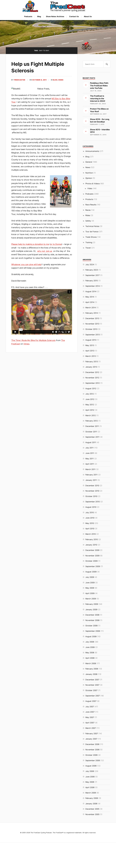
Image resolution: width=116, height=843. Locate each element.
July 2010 (89, 512)
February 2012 (91, 421)
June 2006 (90, 777)
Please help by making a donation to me (30, 244)
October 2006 (91, 755)
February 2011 (91, 475)
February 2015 (91, 280)
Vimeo (26, 344)
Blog (39, 16)
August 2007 (90, 701)
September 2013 (92, 334)
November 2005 (92, 814)
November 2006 (92, 749)
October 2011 (91, 432)
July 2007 (89, 706)
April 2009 (89, 593)
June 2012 (89, 399)
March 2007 (90, 728)
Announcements (92, 151)
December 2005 (92, 809)
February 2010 (91, 539)
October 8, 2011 (39, 80)
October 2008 (91, 625)
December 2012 (92, 372)
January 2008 (91, 674)
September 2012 (92, 383)
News (87, 167)
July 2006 (89, 771)
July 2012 (89, 394)
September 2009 (92, 566)
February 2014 (91, 313)
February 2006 (91, 798)
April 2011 (89, 464)
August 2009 (91, 572)
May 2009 (89, 588)
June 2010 (89, 518)
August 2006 (91, 766)
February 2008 (91, 669)
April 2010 (89, 528)
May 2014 (89, 297)
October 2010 (91, 496)
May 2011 (89, 458)
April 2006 (89, 787)
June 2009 (90, 582)
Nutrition (89, 173)
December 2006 (92, 744)
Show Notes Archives (55, 16)
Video (89, 188)
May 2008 (89, 652)
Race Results (90, 204)
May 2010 (89, 523)
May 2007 (89, 717)
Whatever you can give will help (26, 264)
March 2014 (90, 307)
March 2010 (90, 534)
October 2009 (91, 561)
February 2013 (91, 361)
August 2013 (90, 340)
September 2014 (92, 286)
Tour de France (91, 231)
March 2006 (90, 793)
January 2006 (91, 803)
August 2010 (90, 507)
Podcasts (28, 16)
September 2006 (92, 760)
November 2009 (92, 555)
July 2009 (89, 577)
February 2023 (91, 270)
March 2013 (90, 356)
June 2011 (89, 453)
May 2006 (89, 782)
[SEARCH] (106, 64)
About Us (88, 16)
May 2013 (89, 345)
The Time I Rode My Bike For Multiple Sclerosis (33, 340)
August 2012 (90, 388)
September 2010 (92, 501)
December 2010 (92, 485)
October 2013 (91, 329)
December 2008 (92, 615)
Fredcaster (19, 80)
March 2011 (90, 469)
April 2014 (89, 302)
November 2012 (92, 377)
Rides (60, 80)
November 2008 (92, 620)
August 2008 (91, 636)
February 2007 (91, 733)
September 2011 (92, 437)
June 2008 (90, 647)
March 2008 (90, 663)
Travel (88, 248)
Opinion (88, 178)
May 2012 (89, 404)
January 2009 (91, 609)
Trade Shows (91, 237)
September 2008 (92, 631)
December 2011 (92, 426)
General (88, 162)
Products (89, 199)
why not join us (44, 251)
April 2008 (89, 658)
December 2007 (92, 679)
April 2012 (89, 410)
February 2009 (91, 604)
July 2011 (89, 448)
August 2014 (90, 291)
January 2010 (91, 545)
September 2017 (92, 275)
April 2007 (89, 723)
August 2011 (90, 442)
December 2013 (92, 318)
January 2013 (91, 367)
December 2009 (92, 550)
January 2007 (91, 739)
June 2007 (89, 712)
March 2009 (90, 599)
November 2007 (92, 685)
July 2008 (89, 642)
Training (88, 242)
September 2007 (92, 696)
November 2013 (92, 324)
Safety (88, 221)
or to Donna (56, 244)
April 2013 (89, 351)
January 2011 (91, 480)
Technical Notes (92, 226)
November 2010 (92, 491)
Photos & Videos (92, 183)
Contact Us (74, 16)
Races (88, 210)
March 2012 (90, 415)
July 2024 (89, 264)
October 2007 (91, 690)
